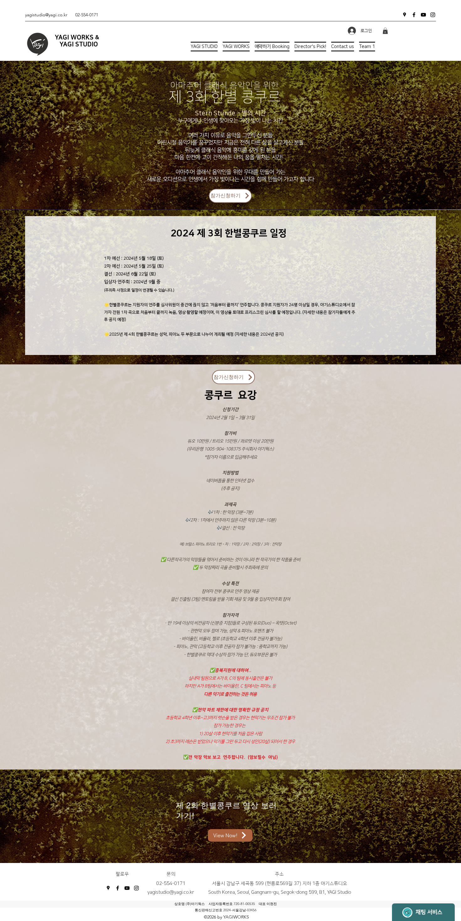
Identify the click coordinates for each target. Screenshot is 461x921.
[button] (385, 31)
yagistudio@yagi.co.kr (46, 15)
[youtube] (423, 15)
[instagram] (433, 15)
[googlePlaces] (404, 15)
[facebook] (414, 15)
